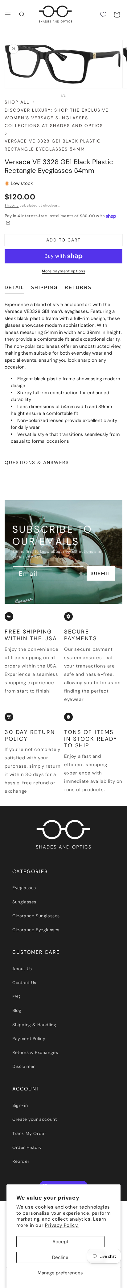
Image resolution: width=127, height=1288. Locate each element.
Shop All (17, 102)
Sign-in (20, 1105)
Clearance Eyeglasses (35, 929)
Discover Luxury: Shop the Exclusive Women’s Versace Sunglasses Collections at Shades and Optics (57, 117)
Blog (16, 1010)
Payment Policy (28, 1038)
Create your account (34, 1119)
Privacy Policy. (62, 1225)
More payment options (63, 271)
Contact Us (24, 982)
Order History (27, 1147)
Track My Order (29, 1133)
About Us (22, 968)
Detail (14, 287)
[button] (7, 14)
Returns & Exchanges (35, 1052)
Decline (60, 1257)
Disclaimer (23, 1066)
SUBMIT (101, 573)
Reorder (20, 1161)
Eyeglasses (24, 887)
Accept (60, 1242)
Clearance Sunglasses (36, 916)
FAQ (16, 996)
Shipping (12, 205)
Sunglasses (24, 902)
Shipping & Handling (34, 1024)
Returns (78, 287)
